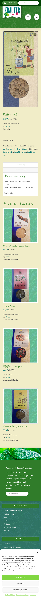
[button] (37, 552)
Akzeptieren (20, 577)
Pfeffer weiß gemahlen (16, 246)
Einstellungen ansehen (20, 590)
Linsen (24, 152)
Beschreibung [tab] (20, 165)
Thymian (8, 306)
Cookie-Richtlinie (10, 595)
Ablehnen (20, 584)
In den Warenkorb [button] (21, 239)
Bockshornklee (8, 152)
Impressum (33, 595)
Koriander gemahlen (15, 426)
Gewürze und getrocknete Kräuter (15, 149)
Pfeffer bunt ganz (13, 366)
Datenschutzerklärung (22, 595)
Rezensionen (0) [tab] (20, 170)
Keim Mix (17, 152)
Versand (8, 126)
